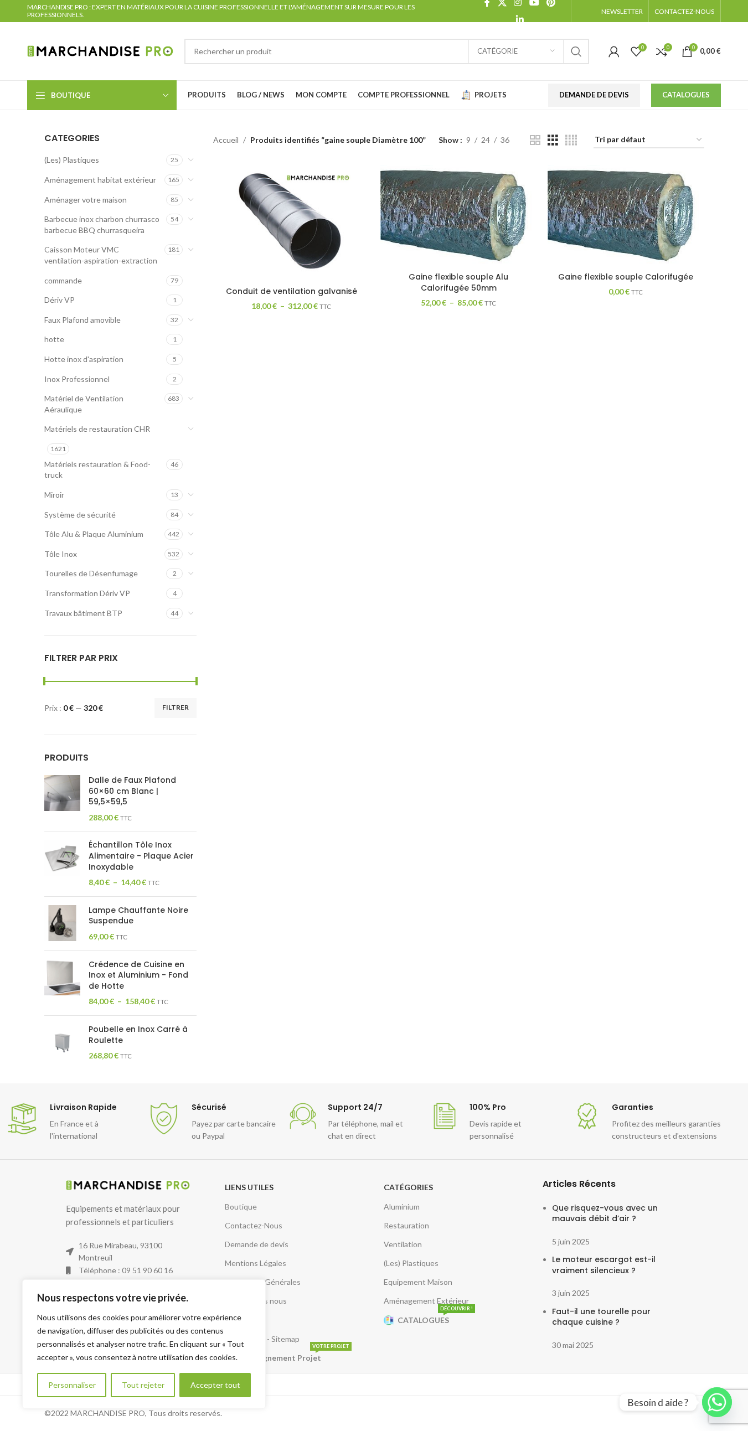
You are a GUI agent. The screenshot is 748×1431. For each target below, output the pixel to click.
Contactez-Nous (253, 1225)
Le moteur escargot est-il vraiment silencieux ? (604, 1265)
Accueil (226, 139)
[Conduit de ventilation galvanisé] (291, 223)
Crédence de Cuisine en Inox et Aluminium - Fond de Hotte (138, 975)
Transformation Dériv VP (87, 593)
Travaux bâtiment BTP (83, 613)
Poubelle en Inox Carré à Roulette (138, 1035)
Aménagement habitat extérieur (100, 179)
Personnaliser (72, 1384)
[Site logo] (100, 50)
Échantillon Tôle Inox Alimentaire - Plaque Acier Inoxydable (141, 856)
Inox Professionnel (77, 379)
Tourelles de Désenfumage (91, 573)
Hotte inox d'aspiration (83, 359)
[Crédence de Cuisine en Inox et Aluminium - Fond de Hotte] (62, 983)
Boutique (241, 1206)
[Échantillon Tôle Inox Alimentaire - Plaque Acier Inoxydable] (62, 863)
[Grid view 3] (553, 140)
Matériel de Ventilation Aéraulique (83, 404)
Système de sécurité (80, 514)
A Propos (241, 1320)
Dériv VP (59, 299)
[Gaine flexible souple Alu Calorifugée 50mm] (458, 216)
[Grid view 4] (571, 140)
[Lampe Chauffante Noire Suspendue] (62, 923)
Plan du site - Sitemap (262, 1339)
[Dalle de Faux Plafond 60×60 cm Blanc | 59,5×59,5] (62, 799)
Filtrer (175, 707)
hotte (54, 339)
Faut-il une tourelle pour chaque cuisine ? (601, 1317)
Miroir (54, 494)
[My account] (614, 51)
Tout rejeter (143, 1384)
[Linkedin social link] (519, 19)
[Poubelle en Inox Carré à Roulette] (62, 1042)
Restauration (406, 1225)
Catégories (408, 1187)
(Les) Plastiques (71, 159)
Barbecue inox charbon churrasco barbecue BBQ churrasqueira (101, 224)
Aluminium (402, 1206)
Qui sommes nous (256, 1300)
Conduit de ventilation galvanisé (291, 291)
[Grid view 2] (535, 140)
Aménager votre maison (85, 199)
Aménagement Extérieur (426, 1300)
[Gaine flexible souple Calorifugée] (626, 216)
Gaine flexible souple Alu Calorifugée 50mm (458, 282)
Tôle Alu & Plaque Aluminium (93, 534)
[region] (144, 1344)
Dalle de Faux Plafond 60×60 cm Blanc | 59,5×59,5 (132, 791)
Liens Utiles (249, 1187)
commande (63, 280)
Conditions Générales (263, 1282)
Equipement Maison (418, 1282)
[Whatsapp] (717, 1402)
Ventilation (403, 1244)
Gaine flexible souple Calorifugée (625, 276)
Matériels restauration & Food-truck (97, 469)
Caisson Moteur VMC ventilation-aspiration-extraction (100, 255)
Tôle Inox (60, 554)
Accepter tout (215, 1384)
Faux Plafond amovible (82, 319)
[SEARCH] (576, 51)
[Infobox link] (71, 1122)
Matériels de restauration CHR (97, 428)
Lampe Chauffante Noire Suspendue (138, 916)
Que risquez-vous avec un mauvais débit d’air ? (605, 1213)
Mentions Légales (255, 1263)
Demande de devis (256, 1244)
